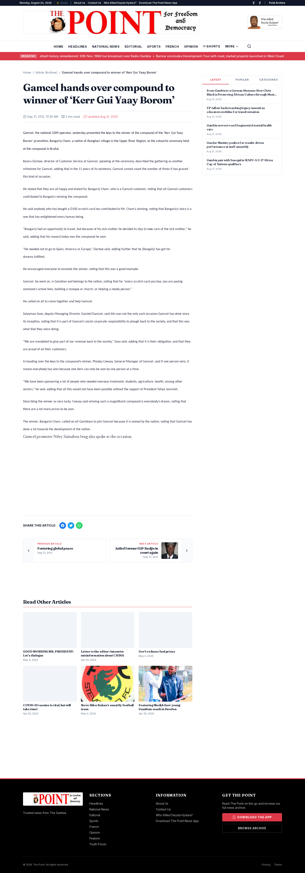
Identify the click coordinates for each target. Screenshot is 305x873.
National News (106, 46)
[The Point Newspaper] (259, 2)
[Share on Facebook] (62, 525)
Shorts (213, 46)
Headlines (77, 46)
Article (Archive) (46, 72)
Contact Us (94, 2)
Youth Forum (97, 844)
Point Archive (277, 2)
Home (58, 46)
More (230, 46)
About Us (79, 2)
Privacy (266, 864)
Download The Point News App (158, 2)
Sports (154, 46)
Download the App (254, 817)
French (172, 46)
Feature (94, 838)
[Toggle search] (249, 46)
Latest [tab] (215, 79)
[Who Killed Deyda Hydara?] (265, 22)
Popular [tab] (242, 79)
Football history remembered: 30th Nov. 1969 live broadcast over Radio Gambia (80, 56)
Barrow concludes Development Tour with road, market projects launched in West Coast (207, 56)
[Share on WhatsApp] (79, 525)
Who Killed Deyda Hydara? (120, 2)
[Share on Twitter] (71, 525)
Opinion (191, 46)
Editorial (133, 46)
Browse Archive (252, 828)
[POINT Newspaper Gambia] (253, 2)
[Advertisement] (107, 480)
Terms (278, 864)
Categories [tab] (268, 79)
